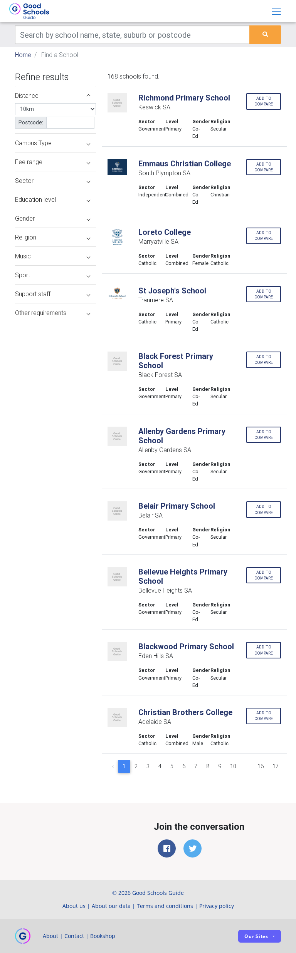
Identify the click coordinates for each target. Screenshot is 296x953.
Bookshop (102, 936)
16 (260, 766)
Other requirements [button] (40, 313)
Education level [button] (35, 199)
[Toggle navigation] (276, 11)
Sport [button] (22, 275)
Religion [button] (25, 237)
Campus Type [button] (33, 143)
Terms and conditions (165, 905)
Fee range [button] (28, 162)
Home (23, 55)
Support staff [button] (32, 294)
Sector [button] (24, 180)
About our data (111, 905)
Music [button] (23, 256)
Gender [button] (25, 218)
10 (233, 766)
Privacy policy (216, 905)
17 (275, 766)
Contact (74, 936)
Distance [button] (27, 95)
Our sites (256, 936)
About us (74, 905)
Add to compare (263, 101)
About (50, 936)
